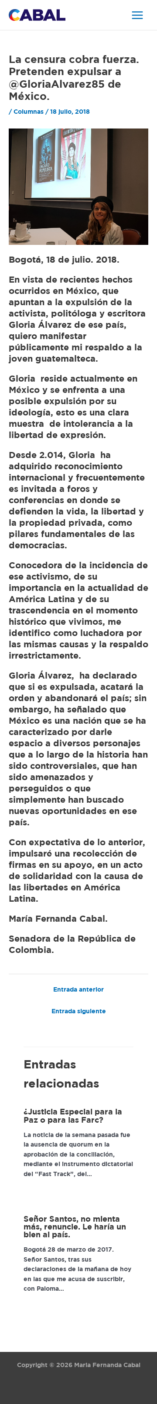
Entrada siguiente (78, 1011)
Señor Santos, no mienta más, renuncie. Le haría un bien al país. (75, 1227)
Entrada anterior (78, 989)
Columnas (29, 112)
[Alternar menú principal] (137, 15)
